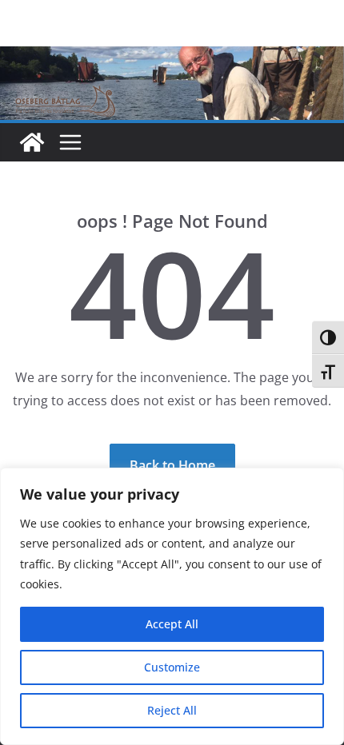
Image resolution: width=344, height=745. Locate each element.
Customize (172, 667)
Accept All (172, 623)
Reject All (172, 710)
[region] (172, 606)
